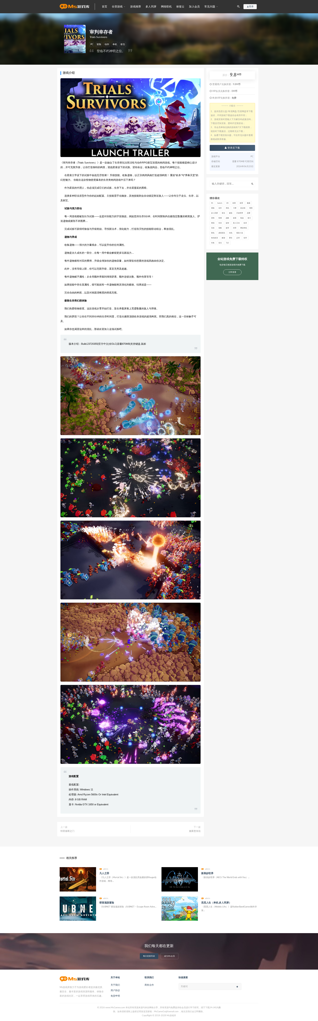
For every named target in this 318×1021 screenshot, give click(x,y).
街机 (230, 233)
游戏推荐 (135, 6)
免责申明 (115, 996)
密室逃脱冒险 (106, 902)
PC (91, 44)
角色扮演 (214, 238)
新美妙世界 (207, 873)
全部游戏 (117, 6)
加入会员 (194, 6)
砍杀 (245, 223)
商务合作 (149, 985)
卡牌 (234, 208)
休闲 (234, 203)
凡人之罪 (104, 873)
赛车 (230, 238)
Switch (219, 203)
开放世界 (239, 213)
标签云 (180, 6)
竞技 (212, 228)
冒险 (99, 44)
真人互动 (236, 223)
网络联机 (166, 6)
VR (227, 203)
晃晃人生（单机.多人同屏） (216, 902)
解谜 (223, 238)
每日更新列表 (149, 956)
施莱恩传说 (195, 831)
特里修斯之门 (67, 831)
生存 (220, 223)
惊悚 (220, 218)
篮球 (227, 228)
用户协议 (115, 990)
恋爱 (248, 213)
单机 (114, 44)
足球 (238, 238)
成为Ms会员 (169, 956)
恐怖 (212, 218)
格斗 (249, 218)
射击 (122, 44)
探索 (234, 218)
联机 (212, 233)
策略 (220, 228)
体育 (241, 203)
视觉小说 (239, 233)
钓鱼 (212, 243)
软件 (245, 238)
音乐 (220, 243)
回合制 (242, 208)
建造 (230, 213)
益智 (227, 223)
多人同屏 (151, 6)
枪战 (242, 218)
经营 (234, 228)
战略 (227, 218)
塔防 (251, 208)
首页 (104, 6)
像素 (248, 203)
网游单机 (243, 228)
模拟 (212, 223)
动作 (107, 44)
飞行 (227, 243)
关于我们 (115, 985)
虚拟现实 (221, 233)
